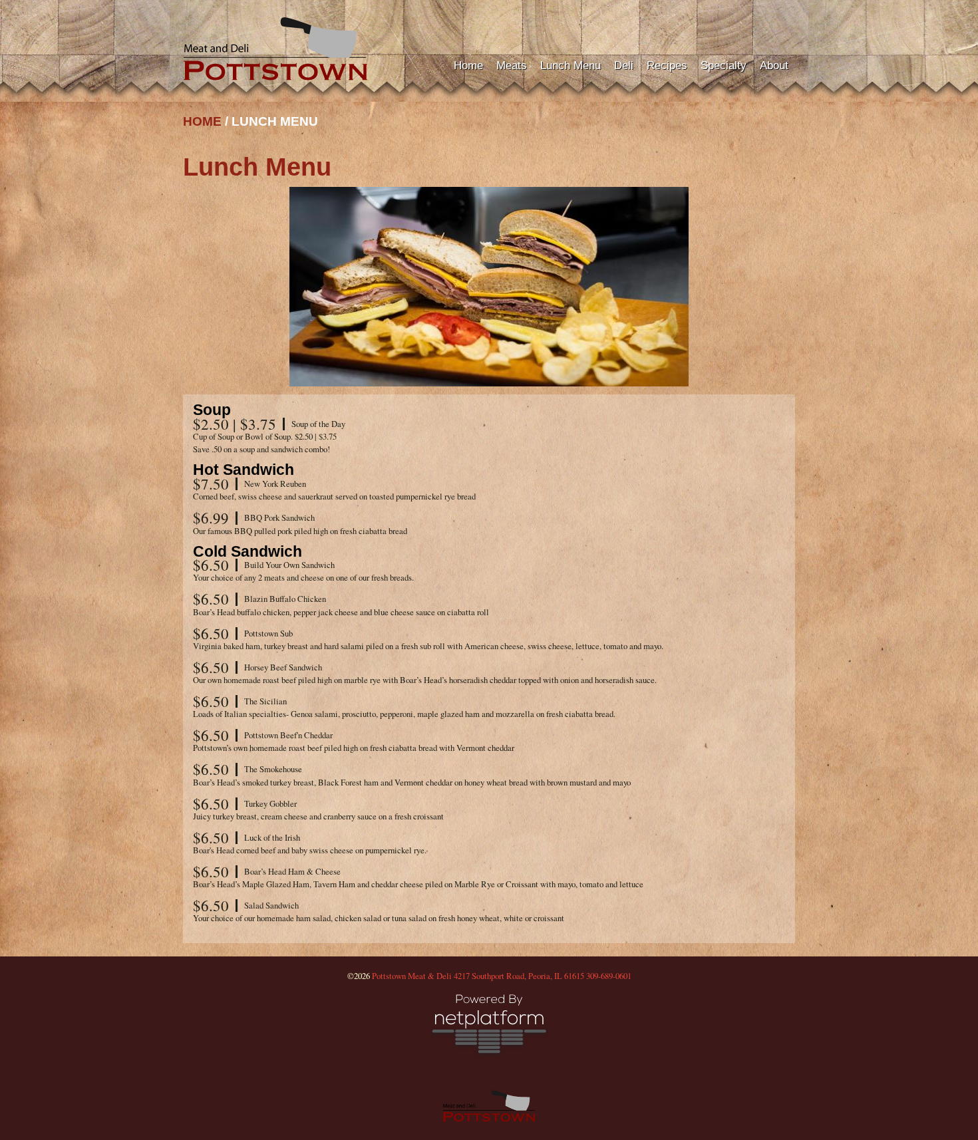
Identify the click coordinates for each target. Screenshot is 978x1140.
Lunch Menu (570, 65)
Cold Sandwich (247, 551)
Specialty (723, 65)
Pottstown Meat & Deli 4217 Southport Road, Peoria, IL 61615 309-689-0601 (501, 976)
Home (468, 65)
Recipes (667, 65)
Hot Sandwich (243, 469)
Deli (623, 65)
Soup (212, 409)
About (774, 65)
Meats (511, 65)
